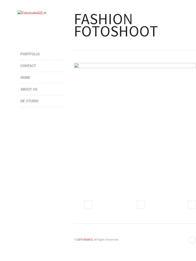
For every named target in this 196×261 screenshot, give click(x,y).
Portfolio (30, 54)
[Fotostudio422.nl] (32, 13)
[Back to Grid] (141, 205)
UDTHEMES (84, 239)
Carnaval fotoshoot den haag (88, 205)
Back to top (192, 240)
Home (25, 78)
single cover (192, 205)
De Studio (29, 101)
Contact (28, 66)
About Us (29, 89)
